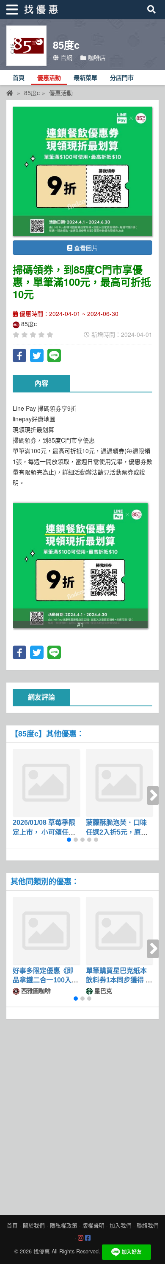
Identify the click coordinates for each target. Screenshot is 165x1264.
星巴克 (102, 990)
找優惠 (41, 1251)
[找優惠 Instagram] (80, 1238)
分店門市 (122, 78)
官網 (65, 57)
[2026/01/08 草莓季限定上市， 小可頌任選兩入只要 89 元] (46, 782)
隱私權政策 (63, 1225)
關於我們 (34, 1225)
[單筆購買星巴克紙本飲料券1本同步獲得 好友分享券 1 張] (119, 930)
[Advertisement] (82, 1115)
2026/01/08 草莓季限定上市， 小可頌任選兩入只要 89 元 (44, 832)
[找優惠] (9, 92)
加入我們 (121, 1225)
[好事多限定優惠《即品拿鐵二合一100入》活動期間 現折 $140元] (46, 930)
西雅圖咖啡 (35, 990)
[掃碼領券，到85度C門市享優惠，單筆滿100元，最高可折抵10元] (82, 171)
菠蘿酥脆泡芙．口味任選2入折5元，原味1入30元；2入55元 (118, 832)
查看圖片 (85, 247)
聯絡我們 (148, 1225)
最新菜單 (85, 78)
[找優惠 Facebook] (88, 1238)
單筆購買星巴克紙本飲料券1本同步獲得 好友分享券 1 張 (119, 980)
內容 (41, 383)
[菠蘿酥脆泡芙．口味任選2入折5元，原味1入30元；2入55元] (119, 782)
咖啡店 (96, 57)
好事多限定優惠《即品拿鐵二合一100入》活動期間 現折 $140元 (46, 980)
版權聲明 (93, 1225)
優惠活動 (49, 78)
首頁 (19, 78)
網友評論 (41, 697)
